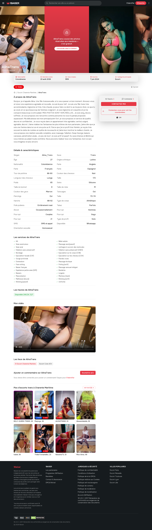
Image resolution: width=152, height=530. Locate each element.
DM (120, 117)
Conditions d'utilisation (86, 473)
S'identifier (131, 3)
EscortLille (114, 483)
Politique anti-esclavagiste (88, 483)
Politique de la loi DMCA (86, 476)
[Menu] (3, 3)
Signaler (135, 87)
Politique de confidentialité (88, 470)
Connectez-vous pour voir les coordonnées (120, 111)
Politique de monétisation (87, 492)
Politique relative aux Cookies (89, 479)
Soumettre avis (88, 373)
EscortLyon (114, 479)
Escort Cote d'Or (45, 364)
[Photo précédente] (3, 40)
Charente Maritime (8, 70)
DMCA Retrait (51, 483)
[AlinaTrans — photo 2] (111, 39)
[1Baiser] (12, 3)
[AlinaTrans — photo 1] (22, 39)
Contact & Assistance (54, 479)
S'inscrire (140, 3)
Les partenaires (51, 470)
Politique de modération (86, 489)
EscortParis (114, 470)
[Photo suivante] (149, 40)
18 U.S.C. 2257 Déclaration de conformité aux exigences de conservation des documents (89, 500)
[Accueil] (14, 92)
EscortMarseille (116, 473)
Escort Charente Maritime (27, 93)
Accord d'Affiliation (85, 495)
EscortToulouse (116, 476)
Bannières (49, 476)
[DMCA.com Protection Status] (38, 517)
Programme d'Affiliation (54, 473)
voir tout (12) (89, 388)
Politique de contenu (85, 486)
